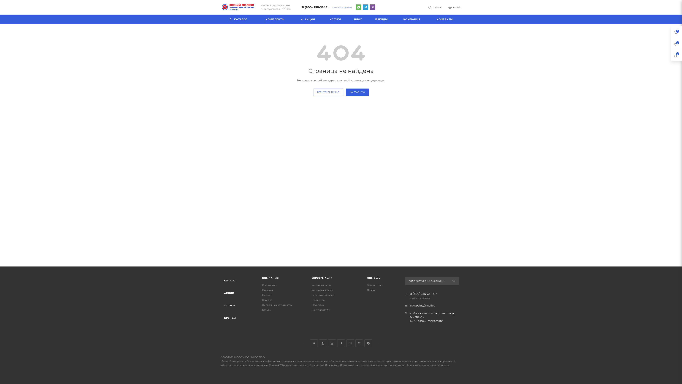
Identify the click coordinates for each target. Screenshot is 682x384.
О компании (269, 285)
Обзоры (372, 290)
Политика (318, 304)
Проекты (267, 290)
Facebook (323, 343)
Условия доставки (322, 290)
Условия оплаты (321, 285)
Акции (229, 293)
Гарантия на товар (323, 295)
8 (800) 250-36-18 (315, 7)
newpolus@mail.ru (422, 305)
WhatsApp (358, 7)
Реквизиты (318, 299)
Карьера (267, 299)
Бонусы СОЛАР (321, 309)
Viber (372, 7)
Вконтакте (314, 343)
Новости (267, 295)
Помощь (373, 277)
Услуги (229, 305)
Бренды (230, 317)
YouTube (350, 343)
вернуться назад (328, 92)
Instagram (332, 343)
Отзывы (266, 309)
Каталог (230, 280)
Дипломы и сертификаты (277, 304)
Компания (270, 277)
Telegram (365, 7)
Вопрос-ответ (375, 285)
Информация (322, 277)
